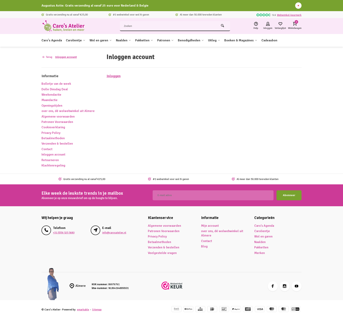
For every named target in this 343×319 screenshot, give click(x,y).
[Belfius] (188, 309)
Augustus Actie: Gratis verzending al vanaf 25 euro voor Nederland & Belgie (94, 6)
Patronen (163, 40)
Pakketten (142, 40)
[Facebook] (273, 286)
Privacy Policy (50, 133)
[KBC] (200, 309)
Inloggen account (66, 57)
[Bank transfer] (176, 309)
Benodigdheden (189, 40)
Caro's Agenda (51, 40)
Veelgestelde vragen (162, 253)
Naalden (121, 40)
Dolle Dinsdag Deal (54, 89)
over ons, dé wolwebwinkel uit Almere (68, 111)
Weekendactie (51, 95)
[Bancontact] (224, 309)
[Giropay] (296, 309)
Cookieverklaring (53, 127)
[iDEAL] (212, 309)
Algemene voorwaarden (58, 117)
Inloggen (114, 76)
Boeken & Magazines (239, 40)
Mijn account (210, 226)
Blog (204, 246)
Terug (49, 57)
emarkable (83, 309)
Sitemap (97, 309)
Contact (46, 149)
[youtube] (297, 286)
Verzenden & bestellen (57, 144)
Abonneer (289, 195)
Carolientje (74, 40)
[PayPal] (236, 309)
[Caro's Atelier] (65, 26)
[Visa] (260, 309)
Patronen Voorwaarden (57, 122)
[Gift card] (248, 309)
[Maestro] (272, 309)
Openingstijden (51, 106)
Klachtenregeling (53, 165)
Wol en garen (99, 40)
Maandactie (49, 100)
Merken (259, 253)
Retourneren (50, 160)
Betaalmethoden (53, 138)
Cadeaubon (269, 40)
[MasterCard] (284, 309)
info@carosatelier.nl (114, 232)
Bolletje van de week (56, 84)
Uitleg (212, 40)
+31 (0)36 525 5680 (63, 232)
